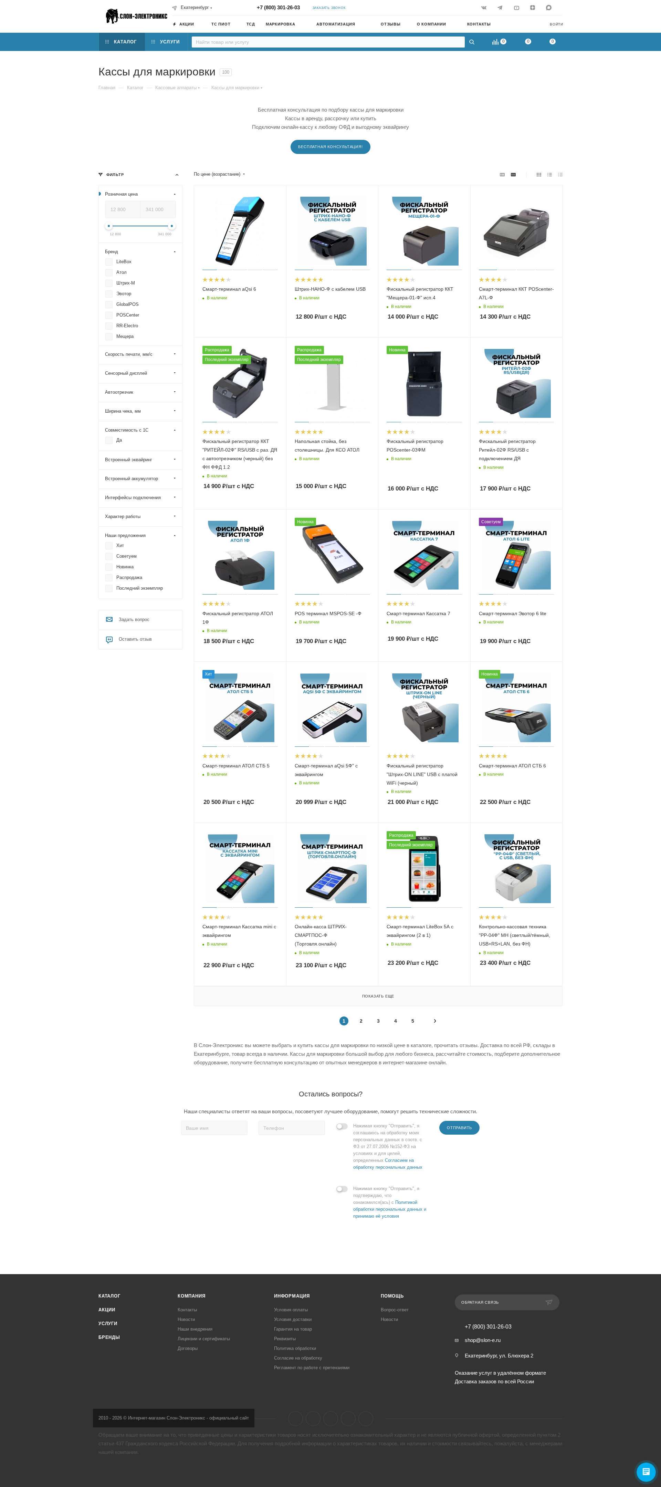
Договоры (188, 1348)
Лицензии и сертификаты (204, 1338)
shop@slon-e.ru (483, 1340)
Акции (106, 1309)
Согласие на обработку (298, 1358)
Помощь (392, 1296)
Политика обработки (295, 1348)
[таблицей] (560, 174)
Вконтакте (295, 1418)
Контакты (187, 1309)
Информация (292, 1296)
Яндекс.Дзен (348, 1418)
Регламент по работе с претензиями (311, 1367)
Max (365, 1418)
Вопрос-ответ (395, 1309)
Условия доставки (293, 1319)
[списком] (549, 174)
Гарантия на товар (293, 1329)
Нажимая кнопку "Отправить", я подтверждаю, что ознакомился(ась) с (389, 1202)
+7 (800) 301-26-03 (278, 7)
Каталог (109, 1296)
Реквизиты (285, 1338)
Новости (186, 1319)
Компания (191, 1296)
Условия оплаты (291, 1309)
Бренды (109, 1337)
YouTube (330, 1418)
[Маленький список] (502, 174)
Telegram (313, 1418)
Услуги (107, 1323)
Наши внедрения (195, 1329)
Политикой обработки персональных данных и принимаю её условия (389, 1209)
